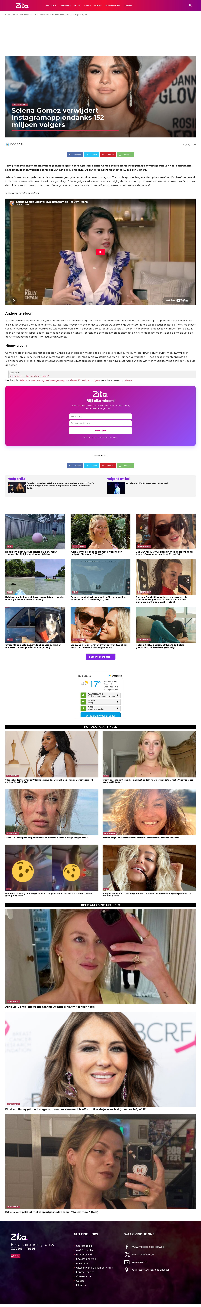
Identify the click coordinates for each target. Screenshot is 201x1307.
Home (7, 15)
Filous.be (81, 1285)
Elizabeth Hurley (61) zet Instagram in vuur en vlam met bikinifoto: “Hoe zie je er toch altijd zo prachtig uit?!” (75, 1109)
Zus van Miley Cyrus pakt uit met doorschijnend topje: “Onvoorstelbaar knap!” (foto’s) (164, 553)
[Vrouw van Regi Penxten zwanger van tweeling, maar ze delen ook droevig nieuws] (100, 625)
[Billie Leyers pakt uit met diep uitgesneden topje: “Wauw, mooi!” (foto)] (100, 1161)
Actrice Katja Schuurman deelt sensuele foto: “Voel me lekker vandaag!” (141, 838)
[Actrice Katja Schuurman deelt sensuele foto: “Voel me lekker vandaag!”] (149, 812)
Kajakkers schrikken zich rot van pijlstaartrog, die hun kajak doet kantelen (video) (34, 598)
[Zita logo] (22, 5)
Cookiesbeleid (84, 1245)
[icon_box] (144, 1247)
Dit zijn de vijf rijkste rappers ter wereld (147, 483)
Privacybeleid (84, 1254)
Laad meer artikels (99, 656)
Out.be (80, 1280)
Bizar (75, 592)
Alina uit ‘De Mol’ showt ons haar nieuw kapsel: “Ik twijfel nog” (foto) (50, 1006)
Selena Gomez (100, 455)
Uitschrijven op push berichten (94, 1267)
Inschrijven (101, 430)
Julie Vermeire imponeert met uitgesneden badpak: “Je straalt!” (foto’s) (96, 553)
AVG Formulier (84, 1250)
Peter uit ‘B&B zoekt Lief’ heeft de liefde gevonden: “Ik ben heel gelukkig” (160, 646)
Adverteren (82, 1263)
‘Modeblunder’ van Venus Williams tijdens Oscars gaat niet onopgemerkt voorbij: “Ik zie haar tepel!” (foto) (49, 781)
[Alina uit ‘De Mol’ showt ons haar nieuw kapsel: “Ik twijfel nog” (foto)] (100, 956)
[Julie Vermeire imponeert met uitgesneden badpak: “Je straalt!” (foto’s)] (100, 531)
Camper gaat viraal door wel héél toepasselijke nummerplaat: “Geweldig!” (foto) (98, 598)
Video (9, 547)
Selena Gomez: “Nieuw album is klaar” (29, 376)
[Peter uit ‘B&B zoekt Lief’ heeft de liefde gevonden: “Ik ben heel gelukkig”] (166, 625)
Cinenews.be (83, 1276)
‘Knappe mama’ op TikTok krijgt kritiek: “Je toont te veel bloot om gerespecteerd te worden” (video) (147, 894)
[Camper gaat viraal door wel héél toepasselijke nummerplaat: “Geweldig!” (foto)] (100, 577)
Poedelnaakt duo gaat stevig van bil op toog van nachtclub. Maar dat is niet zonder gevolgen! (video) (49, 894)
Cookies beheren (86, 1258)
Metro (128, 380)
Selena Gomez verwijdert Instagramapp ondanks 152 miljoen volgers (59, 380)
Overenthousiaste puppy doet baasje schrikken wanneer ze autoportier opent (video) (33, 646)
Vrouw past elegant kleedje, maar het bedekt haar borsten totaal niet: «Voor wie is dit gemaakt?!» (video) (148, 781)
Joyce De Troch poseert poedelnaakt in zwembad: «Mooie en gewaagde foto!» (46, 838)
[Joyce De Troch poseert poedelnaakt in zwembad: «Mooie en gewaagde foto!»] (51, 812)
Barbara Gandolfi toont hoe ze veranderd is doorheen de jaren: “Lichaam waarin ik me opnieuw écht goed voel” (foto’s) (161, 599)
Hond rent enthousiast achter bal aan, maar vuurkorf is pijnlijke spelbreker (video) (31, 553)
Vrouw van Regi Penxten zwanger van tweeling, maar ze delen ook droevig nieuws (99, 646)
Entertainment (25, 15)
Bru (21, 144)
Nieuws (15, 15)
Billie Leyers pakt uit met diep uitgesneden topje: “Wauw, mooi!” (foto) (51, 1212)
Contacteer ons (85, 1272)
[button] (190, 5)
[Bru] (7, 144)
